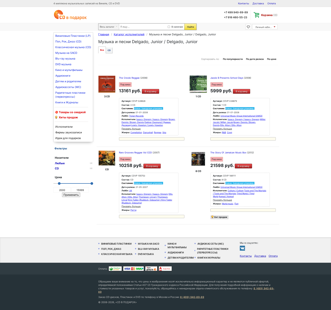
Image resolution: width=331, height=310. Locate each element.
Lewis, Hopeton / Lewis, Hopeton (147, 125)
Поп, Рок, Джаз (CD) (68, 41)
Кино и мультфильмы (69, 70)
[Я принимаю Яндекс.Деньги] (151, 268)
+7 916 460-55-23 (235, 17)
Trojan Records (136, 116)
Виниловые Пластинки (116, 243)
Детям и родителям (68, 81)
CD (109, 50)
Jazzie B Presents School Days (227, 77)
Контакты (243, 3)
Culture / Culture (236, 190)
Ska (164, 132)
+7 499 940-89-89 (236, 12)
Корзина (269, 15)
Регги (133, 210)
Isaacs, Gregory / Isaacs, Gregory (152, 119)
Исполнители (64, 126)
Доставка (258, 3)
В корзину (151, 91)
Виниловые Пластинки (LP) (73, 35)
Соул (229, 132)
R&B (224, 132)
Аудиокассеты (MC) (68, 87)
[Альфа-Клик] (165, 268)
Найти (190, 26)
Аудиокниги (62, 75)
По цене (271, 59)
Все (102, 50)
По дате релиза (255, 59)
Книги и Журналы (66, 102)
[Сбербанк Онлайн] (115, 268)
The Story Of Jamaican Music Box (228, 152)
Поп (236, 203)
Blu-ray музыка (65, 58)
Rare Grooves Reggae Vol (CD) (136, 152)
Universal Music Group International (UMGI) (241, 116)
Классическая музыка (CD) (73, 47)
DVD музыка (63, 64)
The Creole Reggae (129, 77)
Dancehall (148, 132)
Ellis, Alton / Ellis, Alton (231, 125)
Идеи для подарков (68, 138)
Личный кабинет (264, 27)
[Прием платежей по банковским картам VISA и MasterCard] (133, 268)
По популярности (233, 59)
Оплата (271, 3)
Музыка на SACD (66, 53)
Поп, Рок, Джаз (111, 248)
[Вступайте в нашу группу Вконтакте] (242, 248)
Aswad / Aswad (226, 196)
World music (227, 203)
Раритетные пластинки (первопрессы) (70, 94)
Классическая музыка (116, 254)
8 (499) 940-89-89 (192, 297)
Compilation (136, 132)
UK (130, 190)
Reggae (157, 132)
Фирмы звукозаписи (68, 132)
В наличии (177, 26)
